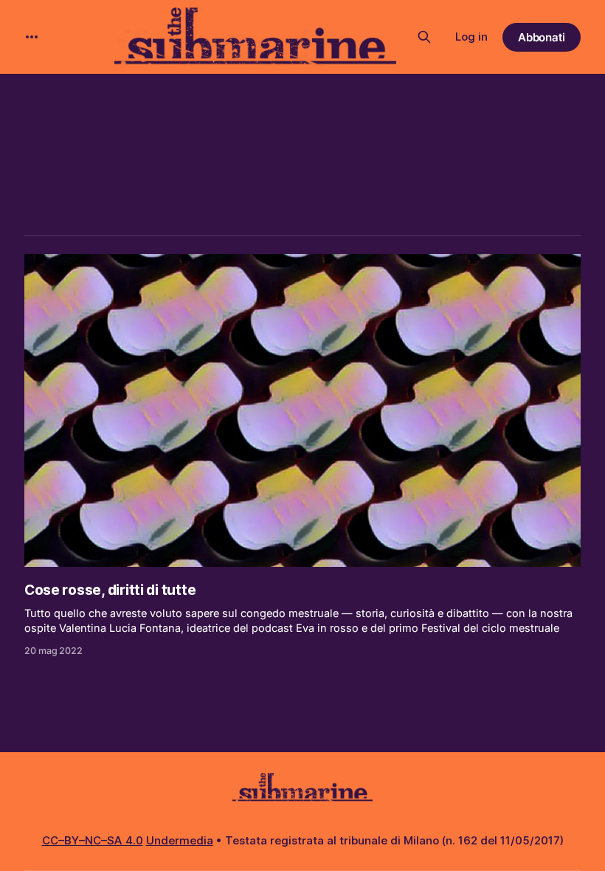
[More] (32, 37)
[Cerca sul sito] (424, 37)
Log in (471, 37)
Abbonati (542, 37)
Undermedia (179, 840)
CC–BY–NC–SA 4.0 (92, 840)
